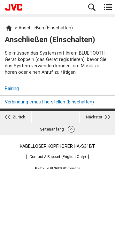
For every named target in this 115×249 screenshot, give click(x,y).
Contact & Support (57, 157)
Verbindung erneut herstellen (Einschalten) (49, 102)
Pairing (12, 88)
